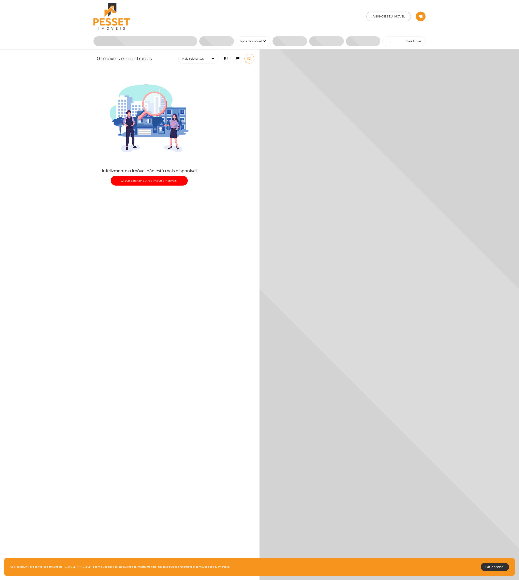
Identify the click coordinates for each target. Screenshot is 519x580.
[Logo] (111, 16)
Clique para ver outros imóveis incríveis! (149, 181)
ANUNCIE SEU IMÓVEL (389, 16)
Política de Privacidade (77, 566)
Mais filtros (404, 41)
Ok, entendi (494, 567)
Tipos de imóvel (255, 41)
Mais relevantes (199, 58)
